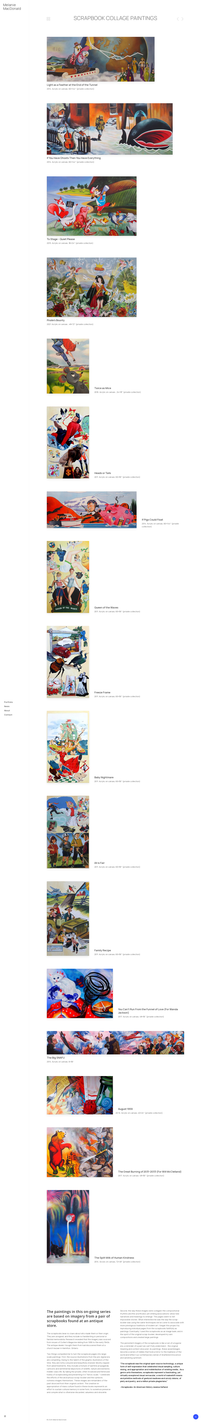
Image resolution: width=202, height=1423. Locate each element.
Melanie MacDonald (12, 7)
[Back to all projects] (48, 19)
